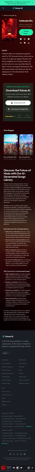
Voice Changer (6, 380)
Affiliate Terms (6, 401)
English (5, 353)
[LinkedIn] (24, 454)
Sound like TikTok (19, 426)
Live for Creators (24, 380)
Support (4, 405)
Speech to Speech (7, 367)
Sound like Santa (21, 419)
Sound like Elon (18, 416)
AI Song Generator (7, 373)
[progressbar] (17, 471)
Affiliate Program (24, 383)
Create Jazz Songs (7, 441)
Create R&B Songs (20, 436)
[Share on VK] (21, 43)
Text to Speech (6, 363)
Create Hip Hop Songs (20, 433)
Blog (20, 370)
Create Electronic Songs (24, 438)
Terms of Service (7, 395)
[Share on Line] (25, 43)
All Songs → (5, 443)
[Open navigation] (3, 8)
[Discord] (10, 454)
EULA (3, 398)
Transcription (6, 377)
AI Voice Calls (6, 383)
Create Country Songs (8, 438)
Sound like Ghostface (8, 419)
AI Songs (21, 367)
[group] (17, 471)
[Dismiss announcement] (32, 2)
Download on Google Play (19, 109)
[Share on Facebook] (21, 39)
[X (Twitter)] (14, 454)
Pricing (21, 373)
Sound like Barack (20, 424)
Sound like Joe (18, 421)
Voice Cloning (6, 370)
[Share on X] (28, 39)
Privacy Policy (6, 391)
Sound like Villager (7, 426)
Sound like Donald (7, 416)
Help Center (22, 377)
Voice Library (23, 363)
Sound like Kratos (7, 421)
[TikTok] (21, 454)
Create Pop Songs (7, 433)
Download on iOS (19, 103)
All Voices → (29, 426)
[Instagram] (17, 454)
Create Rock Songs (7, 436)
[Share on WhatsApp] (25, 39)
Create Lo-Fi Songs (20, 441)
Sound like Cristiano (8, 424)
